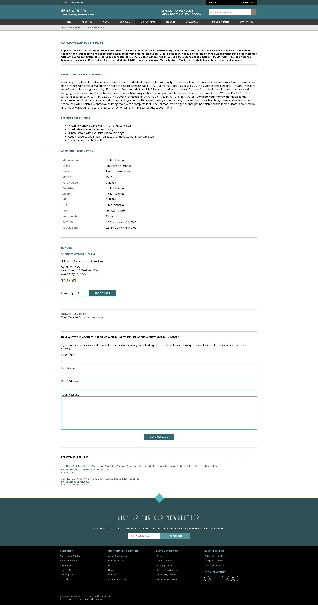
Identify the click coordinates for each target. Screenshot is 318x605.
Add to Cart (102, 293)
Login (64, 2)
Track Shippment (219, 21)
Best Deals (65, 569)
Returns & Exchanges (167, 569)
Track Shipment (164, 560)
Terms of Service (81, 596)
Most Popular (67, 574)
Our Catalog (148, 21)
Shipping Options (165, 565)
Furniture (79, 27)
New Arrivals (66, 565)
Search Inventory (68, 560)
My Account (192, 21)
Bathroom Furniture (94, 27)
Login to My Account (166, 574)
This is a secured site (215, 556)
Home (68, 21)
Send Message (159, 437)
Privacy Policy (66, 596)
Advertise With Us (117, 579)
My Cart (170, 21)
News (106, 21)
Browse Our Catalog (73, 313)
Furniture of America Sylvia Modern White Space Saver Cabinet (100, 478)
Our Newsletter (116, 560)
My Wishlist (76, 2)
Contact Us (246, 21)
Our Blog (124, 21)
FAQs (110, 565)
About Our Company (118, 556)
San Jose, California (214, 560)
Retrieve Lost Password (168, 579)
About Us (87, 21)
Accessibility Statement (100, 596)
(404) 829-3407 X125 (214, 565)
